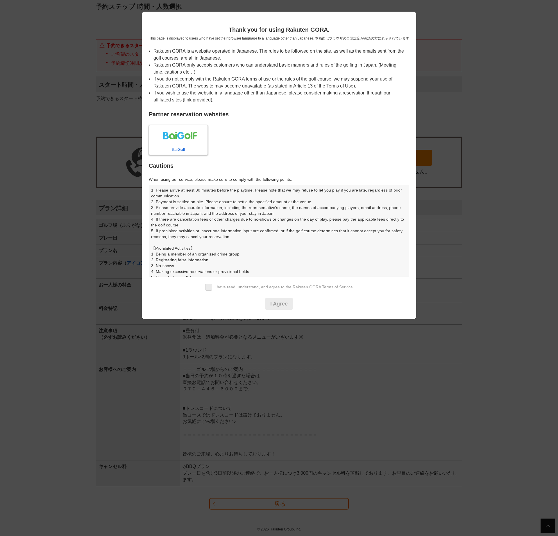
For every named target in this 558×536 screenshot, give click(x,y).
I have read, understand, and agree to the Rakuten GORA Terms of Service (283, 287)
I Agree (279, 304)
